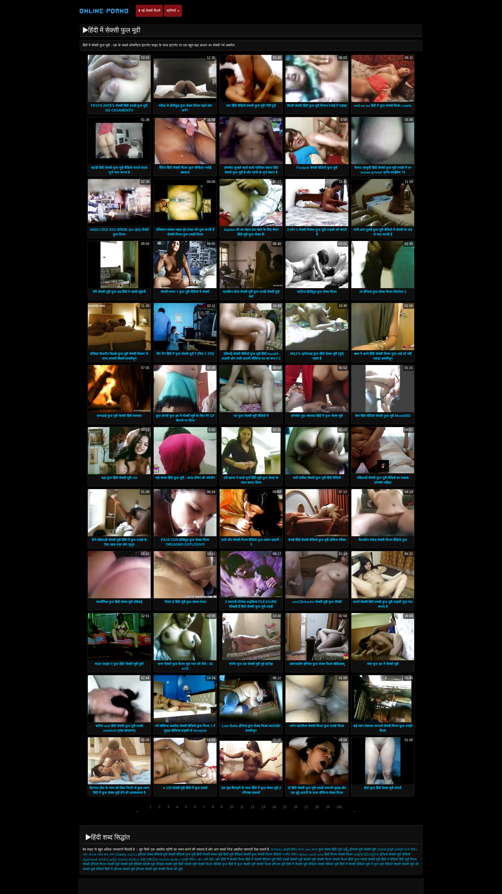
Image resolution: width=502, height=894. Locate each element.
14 (274, 807)
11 (242, 807)
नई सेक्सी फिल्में (150, 11)
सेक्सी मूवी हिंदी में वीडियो (383, 859)
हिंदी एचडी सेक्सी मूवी (290, 859)
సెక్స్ (346, 849)
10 (231, 807)
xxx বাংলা (311, 849)
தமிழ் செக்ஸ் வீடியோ (124, 859)
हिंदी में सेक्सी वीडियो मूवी (261, 859)
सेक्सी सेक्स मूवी (212, 854)
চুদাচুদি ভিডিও (189, 859)
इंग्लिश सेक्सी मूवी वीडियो (395, 854)
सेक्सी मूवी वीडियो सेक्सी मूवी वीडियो (142, 864)
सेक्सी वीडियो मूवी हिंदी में (333, 864)
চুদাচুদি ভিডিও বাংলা (293, 849)
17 (306, 807)
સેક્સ (92, 854)
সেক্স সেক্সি (202, 859)
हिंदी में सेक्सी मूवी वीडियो (301, 864)
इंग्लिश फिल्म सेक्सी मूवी (106, 864)
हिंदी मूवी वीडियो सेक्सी (236, 854)
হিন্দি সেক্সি (214, 859)
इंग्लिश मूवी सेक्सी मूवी (363, 849)
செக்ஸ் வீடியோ (170, 859)
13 (263, 807)
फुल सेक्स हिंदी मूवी (330, 849)
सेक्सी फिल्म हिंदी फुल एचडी (350, 859)
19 (327, 807)
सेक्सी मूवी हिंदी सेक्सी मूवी (181, 864)
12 (252, 807)
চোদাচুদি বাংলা (403, 849)
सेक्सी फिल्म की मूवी (170, 869)
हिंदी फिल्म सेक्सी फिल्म (338, 854)
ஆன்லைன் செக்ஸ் (96, 859)
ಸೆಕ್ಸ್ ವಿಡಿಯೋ (149, 859)
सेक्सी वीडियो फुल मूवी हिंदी (185, 854)
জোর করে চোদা (106, 854)
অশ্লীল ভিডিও (290, 854)
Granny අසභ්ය (126, 854)
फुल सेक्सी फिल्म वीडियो (266, 854)
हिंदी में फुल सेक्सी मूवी (242, 864)
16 (295, 807)
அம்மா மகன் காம (311, 854)
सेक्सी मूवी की (410, 864)
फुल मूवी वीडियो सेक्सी (387, 864)
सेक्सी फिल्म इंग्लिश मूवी (271, 864)
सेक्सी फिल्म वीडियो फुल (212, 864)
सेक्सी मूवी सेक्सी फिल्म (318, 859)
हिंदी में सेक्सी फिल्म (233, 859)
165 (339, 807)
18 (317, 807)
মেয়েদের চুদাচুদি (386, 849)
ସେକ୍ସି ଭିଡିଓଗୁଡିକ (366, 854)
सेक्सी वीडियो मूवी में (361, 864)
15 (285, 807)
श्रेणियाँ (172, 11)
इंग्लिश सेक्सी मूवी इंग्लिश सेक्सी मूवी (136, 869)
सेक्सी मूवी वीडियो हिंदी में (98, 869)
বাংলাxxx (276, 849)
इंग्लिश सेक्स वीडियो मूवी (153, 854)
